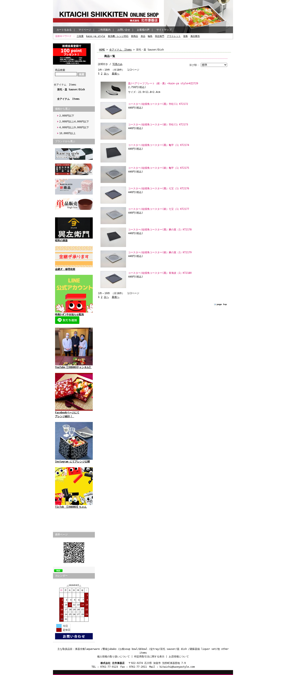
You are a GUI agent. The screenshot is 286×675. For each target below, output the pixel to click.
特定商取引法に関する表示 (149, 656)
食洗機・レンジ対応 (118, 36)
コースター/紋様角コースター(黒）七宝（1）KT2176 (158, 188)
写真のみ (117, 64)
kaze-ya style (95, 36)
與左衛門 (159, 36)
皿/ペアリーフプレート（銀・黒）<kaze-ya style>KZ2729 (163, 83)
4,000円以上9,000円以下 (74, 127)
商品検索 (60, 70)
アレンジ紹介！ (64, 416)
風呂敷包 (195, 36)
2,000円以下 (66, 115)
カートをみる (64, 29)
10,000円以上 (67, 133)
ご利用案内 (104, 29)
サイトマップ (163, 29)
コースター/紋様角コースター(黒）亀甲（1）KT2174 (158, 145)
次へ (106, 73)
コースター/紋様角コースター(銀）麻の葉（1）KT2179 (160, 252)
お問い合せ (123, 29)
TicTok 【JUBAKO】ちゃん (71, 506)
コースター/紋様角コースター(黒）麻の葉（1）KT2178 (160, 229)
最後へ (115, 73)
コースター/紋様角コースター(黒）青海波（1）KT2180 (160, 272)
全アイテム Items (65, 84)
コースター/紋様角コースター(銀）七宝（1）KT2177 (158, 209)
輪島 (150, 36)
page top (222, 304)
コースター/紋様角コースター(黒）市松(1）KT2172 (158, 104)
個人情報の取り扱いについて (113, 656)
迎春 (185, 36)
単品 (143, 36)
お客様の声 (143, 29)
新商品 (134, 36)
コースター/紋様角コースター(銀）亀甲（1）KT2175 (158, 167)
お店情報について (179, 656)
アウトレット (174, 36)
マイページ (85, 29)
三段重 (80, 36)
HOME (102, 49)
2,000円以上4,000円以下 (74, 121)
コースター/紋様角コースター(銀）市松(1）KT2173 (158, 124)
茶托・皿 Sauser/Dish (71, 89)
